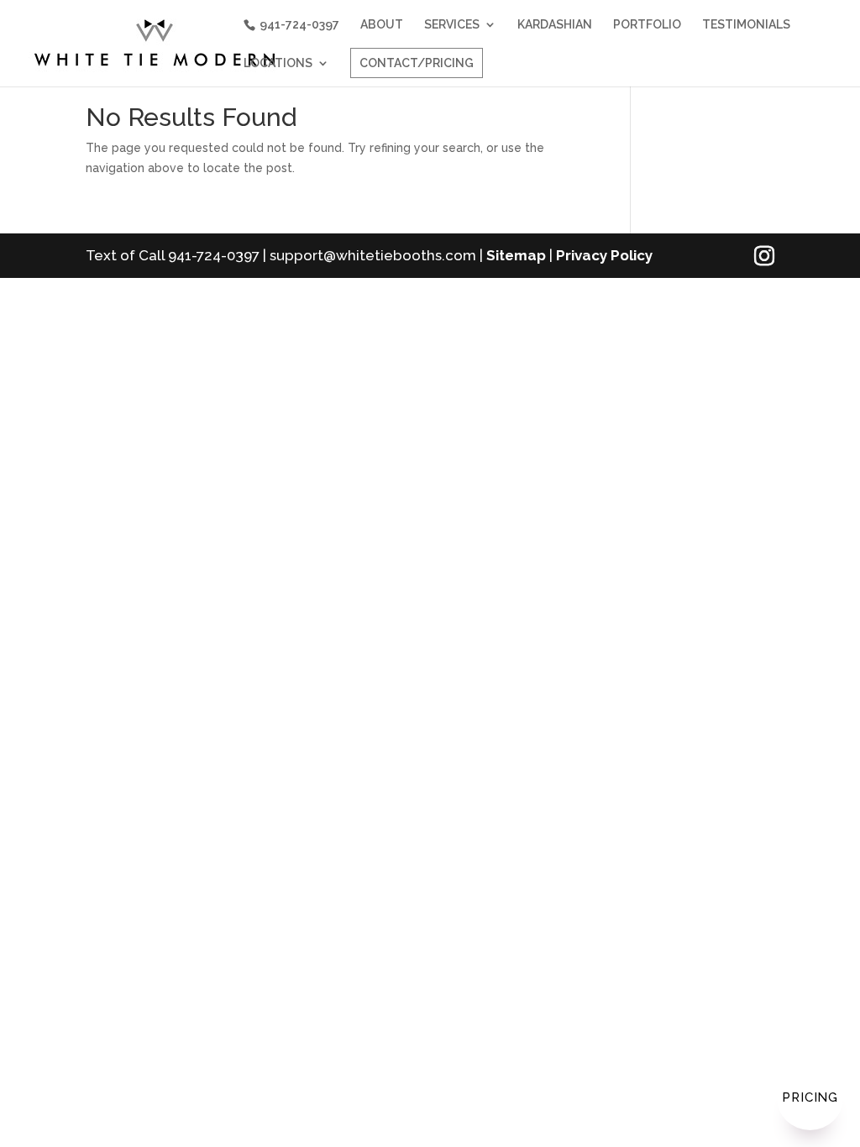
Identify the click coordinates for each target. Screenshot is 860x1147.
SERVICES (452, 24)
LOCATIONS (278, 63)
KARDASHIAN (554, 24)
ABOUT (381, 24)
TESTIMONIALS (746, 24)
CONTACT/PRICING (416, 63)
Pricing (810, 1097)
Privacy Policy (604, 255)
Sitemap (516, 255)
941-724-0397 (299, 24)
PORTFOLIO (647, 24)
